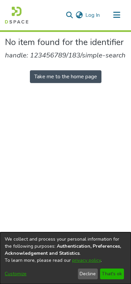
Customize (16, 274)
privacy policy (86, 260)
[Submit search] (69, 15)
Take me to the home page (65, 76)
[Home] (16, 15)
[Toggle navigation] (116, 15)
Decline (88, 274)
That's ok (112, 274)
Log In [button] (92, 15)
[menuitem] (79, 15)
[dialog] (65, 258)
